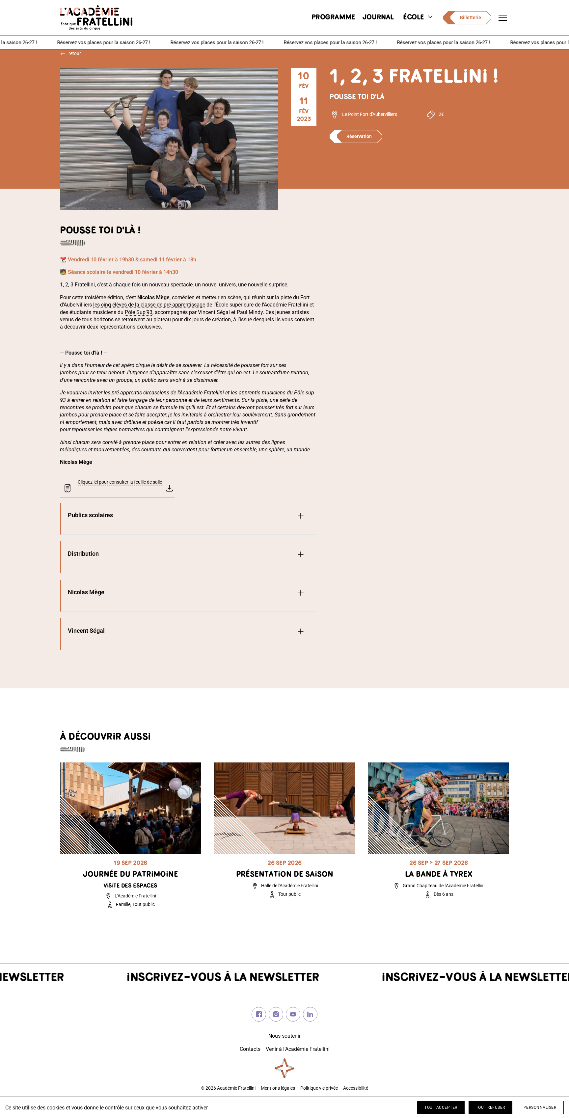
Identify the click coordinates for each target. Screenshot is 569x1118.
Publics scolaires (90, 515)
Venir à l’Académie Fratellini (298, 1049)
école (413, 17)
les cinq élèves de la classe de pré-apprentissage (149, 305)
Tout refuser (490, 1107)
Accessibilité (355, 1088)
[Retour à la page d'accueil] (96, 17)
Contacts (250, 1049)
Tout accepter (440, 1107)
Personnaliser (540, 1107)
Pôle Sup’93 (138, 312)
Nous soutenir (284, 1036)
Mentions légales (278, 1088)
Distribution (83, 553)
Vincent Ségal (86, 630)
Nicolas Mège (86, 592)
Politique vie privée (319, 1088)
